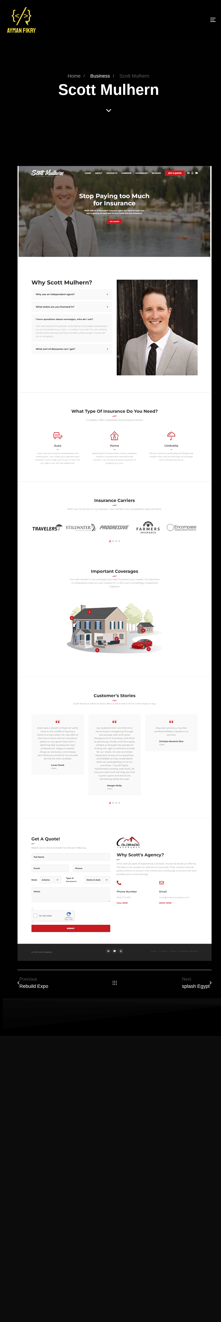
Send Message (110, 1227)
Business (100, 76)
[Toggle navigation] (181, 20)
